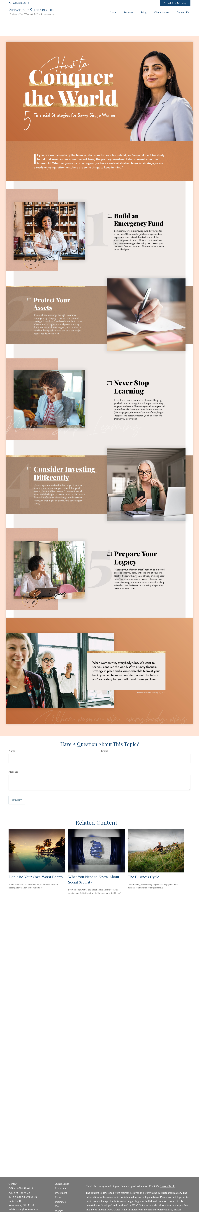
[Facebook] (153, 3)
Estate (58, 1197)
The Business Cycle (143, 876)
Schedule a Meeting (175, 3)
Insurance (60, 1201)
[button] (113, 12)
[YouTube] (144, 3)
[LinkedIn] (136, 3)
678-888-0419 (21, 3)
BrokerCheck (167, 1186)
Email (104, 751)
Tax (57, 1206)
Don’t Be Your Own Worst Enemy (36, 876)
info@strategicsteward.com (24, 1209)
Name (12, 751)
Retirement (61, 1188)
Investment (61, 1192)
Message (13, 771)
